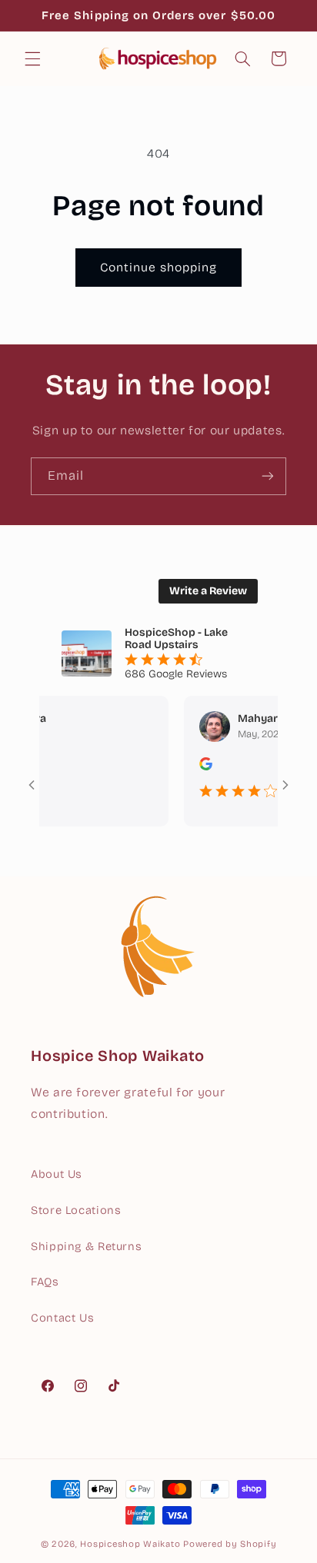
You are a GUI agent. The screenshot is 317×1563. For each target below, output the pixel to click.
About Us (56, 1174)
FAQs (45, 1282)
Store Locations (76, 1210)
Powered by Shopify (229, 1543)
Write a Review (208, 590)
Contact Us (62, 1318)
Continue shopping (159, 267)
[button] (32, 58)
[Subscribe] (267, 476)
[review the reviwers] (195, 766)
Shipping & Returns (86, 1246)
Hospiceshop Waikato (130, 1543)
